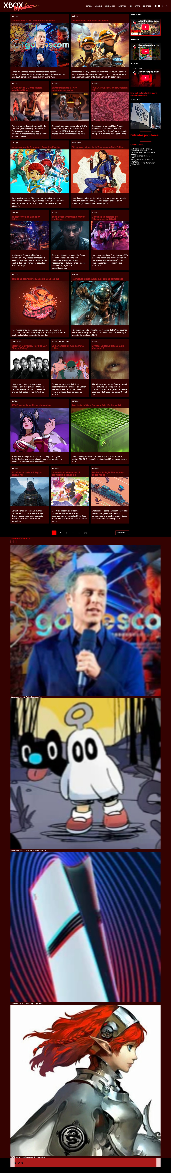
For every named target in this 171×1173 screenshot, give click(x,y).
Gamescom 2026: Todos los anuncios (33, 20)
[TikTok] (162, 6)
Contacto (147, 6)
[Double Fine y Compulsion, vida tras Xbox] (29, 106)
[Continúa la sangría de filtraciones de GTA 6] (110, 235)
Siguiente (121, 533)
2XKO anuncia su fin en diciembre (31, 405)
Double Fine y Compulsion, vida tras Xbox (27, 88)
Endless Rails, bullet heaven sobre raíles (108, 473)
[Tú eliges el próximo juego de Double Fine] (39, 303)
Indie (130, 6)
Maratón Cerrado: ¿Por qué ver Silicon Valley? (29, 347)
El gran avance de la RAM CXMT (141, 157)
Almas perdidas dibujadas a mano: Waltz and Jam (31, 850)
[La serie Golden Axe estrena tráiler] (70, 365)
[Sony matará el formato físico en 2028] (85, 927)
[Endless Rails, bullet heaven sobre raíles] (110, 491)
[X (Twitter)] (155, 6)
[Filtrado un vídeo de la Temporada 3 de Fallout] (100, 171)
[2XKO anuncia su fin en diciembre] (39, 430)
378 (85, 533)
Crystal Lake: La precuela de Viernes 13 (108, 347)
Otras (137, 6)
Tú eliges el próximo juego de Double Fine (35, 278)
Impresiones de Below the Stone (90, 20)
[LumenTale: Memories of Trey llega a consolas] (70, 491)
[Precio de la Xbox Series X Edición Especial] (100, 430)
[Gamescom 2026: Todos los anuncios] (39, 45)
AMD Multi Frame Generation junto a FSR (143, 164)
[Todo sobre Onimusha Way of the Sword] (70, 235)
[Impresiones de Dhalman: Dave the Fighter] (39, 171)
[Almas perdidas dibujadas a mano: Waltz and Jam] (85, 773)
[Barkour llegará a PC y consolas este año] (70, 106)
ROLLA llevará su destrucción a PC (110, 88)
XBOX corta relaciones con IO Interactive (27, 1157)
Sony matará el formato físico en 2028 (26, 1004)
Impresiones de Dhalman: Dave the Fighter (36, 147)
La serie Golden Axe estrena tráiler (68, 347)
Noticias (89, 6)
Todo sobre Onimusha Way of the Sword (68, 217)
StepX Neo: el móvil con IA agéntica (142, 160)
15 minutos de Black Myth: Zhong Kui (27, 473)
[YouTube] (159, 6)
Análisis (98, 6)
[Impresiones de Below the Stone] (100, 45)
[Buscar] (167, 6)
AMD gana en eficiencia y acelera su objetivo (141, 150)
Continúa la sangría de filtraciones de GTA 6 (105, 217)
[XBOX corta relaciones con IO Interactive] (85, 1080)
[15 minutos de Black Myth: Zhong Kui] (29, 491)
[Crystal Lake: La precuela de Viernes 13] (110, 365)
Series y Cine (110, 6)
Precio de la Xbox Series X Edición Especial (96, 405)
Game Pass (121, 6)
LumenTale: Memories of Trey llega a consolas (66, 473)
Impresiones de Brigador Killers (26, 217)
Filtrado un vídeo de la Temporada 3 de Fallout (98, 147)
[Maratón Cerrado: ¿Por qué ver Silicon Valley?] (29, 365)
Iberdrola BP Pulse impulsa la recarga (143, 153)
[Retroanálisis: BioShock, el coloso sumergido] (100, 303)
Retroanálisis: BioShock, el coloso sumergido (97, 278)
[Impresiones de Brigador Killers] (29, 235)
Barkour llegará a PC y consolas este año (64, 88)
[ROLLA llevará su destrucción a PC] (110, 106)
